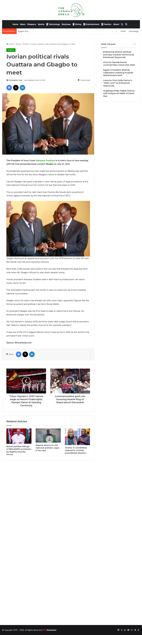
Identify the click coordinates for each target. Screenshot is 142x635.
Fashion (107, 24)
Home (15, 24)
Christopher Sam (15, 80)
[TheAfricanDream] (71, 10)
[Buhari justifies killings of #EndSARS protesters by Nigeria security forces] (18, 436)
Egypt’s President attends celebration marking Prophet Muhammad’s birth (50, 31)
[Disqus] (48, 502)
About (116, 24)
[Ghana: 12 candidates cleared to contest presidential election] (77, 436)
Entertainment (92, 24)
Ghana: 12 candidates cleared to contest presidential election (76, 450)
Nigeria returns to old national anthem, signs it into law (47, 448)
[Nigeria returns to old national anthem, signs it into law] (48, 435)
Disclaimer (51, 630)
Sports (41, 24)
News (22, 24)
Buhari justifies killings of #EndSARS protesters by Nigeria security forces (18, 450)
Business (66, 24)
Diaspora (31, 24)
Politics (26, 44)
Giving (78, 24)
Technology (54, 24)
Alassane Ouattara (45, 160)
